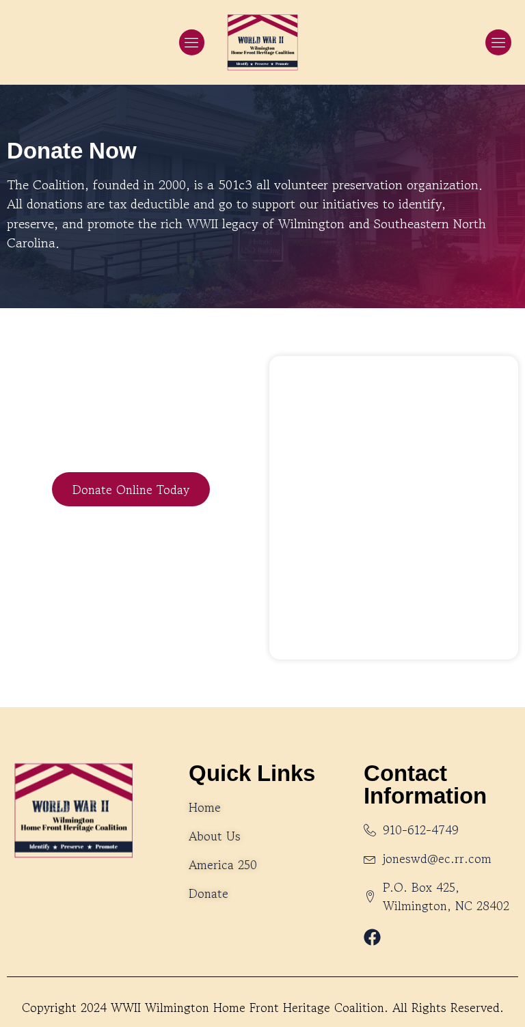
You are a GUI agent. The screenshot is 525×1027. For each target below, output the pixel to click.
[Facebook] (372, 937)
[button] (192, 42)
